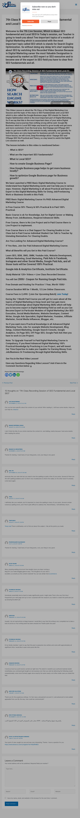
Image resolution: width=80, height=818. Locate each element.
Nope (49, 21)
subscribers (29, 25)
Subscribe (30, 21)
